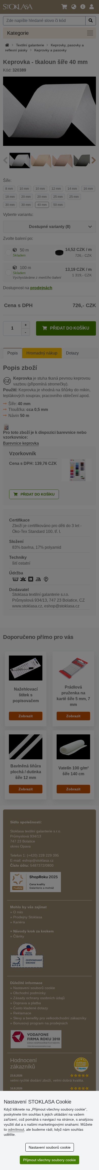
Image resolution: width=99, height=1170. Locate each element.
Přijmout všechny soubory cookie (49, 1160)
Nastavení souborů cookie (50, 1147)
